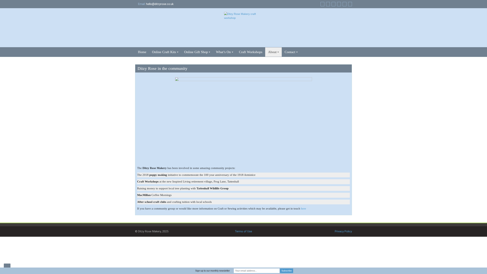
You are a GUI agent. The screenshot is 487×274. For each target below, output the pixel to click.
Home (142, 52)
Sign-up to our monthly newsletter (212, 270)
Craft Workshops (250, 52)
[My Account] (333, 4)
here (303, 208)
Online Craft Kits (164, 52)
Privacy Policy (343, 231)
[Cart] (327, 4)
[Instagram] (349, 4)
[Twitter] (344, 4)
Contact (290, 52)
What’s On (223, 52)
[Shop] (322, 4)
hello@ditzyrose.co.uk (159, 4)
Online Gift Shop (196, 52)
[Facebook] (338, 4)
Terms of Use (243, 231)
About (272, 52)
